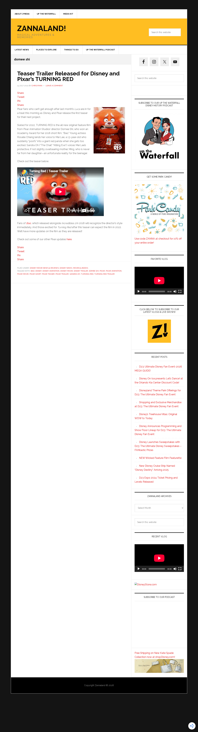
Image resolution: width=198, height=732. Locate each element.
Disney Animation (51, 271)
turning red (87, 274)
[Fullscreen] (179, 291)
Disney (38, 271)
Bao (28, 223)
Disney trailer (81, 271)
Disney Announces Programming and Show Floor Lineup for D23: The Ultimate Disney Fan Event (158, 430)
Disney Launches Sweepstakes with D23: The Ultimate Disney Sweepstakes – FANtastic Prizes (158, 446)
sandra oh (75, 274)
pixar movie (23, 274)
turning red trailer (104, 274)
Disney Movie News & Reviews (44, 268)
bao (32, 271)
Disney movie (66, 271)
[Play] (138, 291)
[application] (159, 280)
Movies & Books (80, 268)
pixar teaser (48, 274)
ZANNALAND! (41, 28)
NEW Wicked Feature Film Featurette (160, 457)
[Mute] (174, 291)
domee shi (94, 271)
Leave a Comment (54, 86)
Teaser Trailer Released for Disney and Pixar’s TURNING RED (68, 76)
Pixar (102, 271)
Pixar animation (114, 271)
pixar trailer (62, 274)
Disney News (66, 268)
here (69, 239)
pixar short (35, 274)
